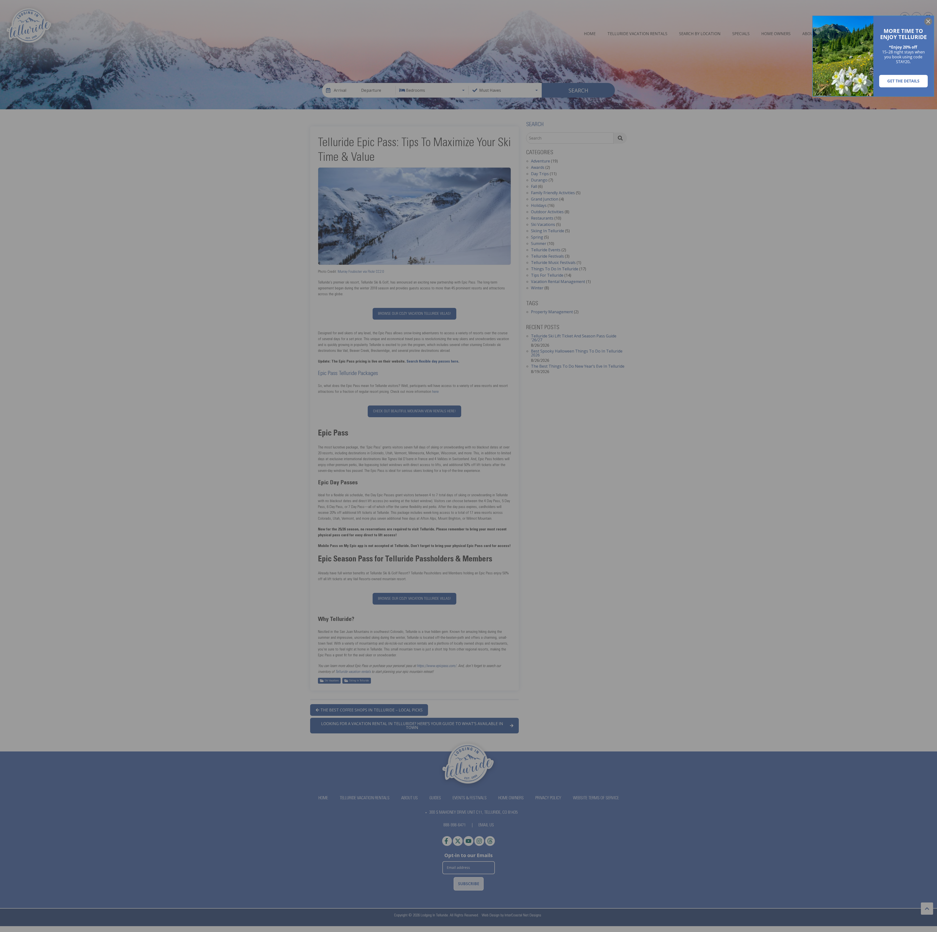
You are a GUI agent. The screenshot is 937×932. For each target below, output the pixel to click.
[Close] (928, 21)
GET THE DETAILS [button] (903, 81)
